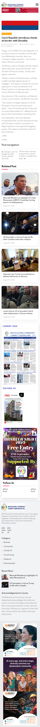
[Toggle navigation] (37, 5)
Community (8, 546)
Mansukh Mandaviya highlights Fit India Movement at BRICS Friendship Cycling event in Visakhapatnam (19, 200)
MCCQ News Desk (11, 44)
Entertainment (9, 563)
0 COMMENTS (8, 46)
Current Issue (9, 555)
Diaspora (7, 559)
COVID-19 (8, 551)
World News (6, 34)
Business (7, 542)
